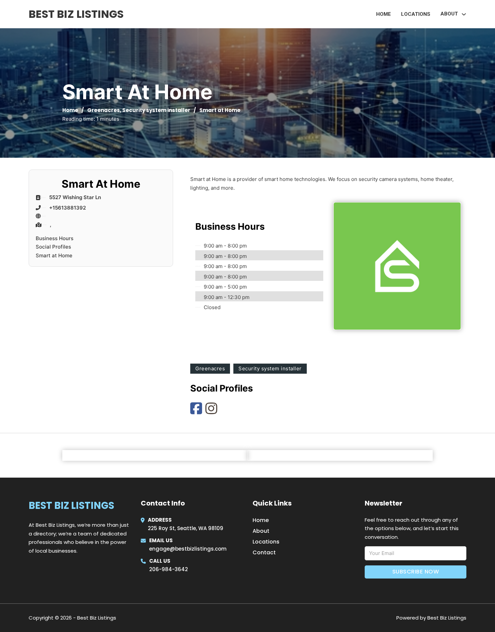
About (261, 531)
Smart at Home (54, 255)
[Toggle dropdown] (463, 14)
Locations (415, 14)
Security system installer (156, 110)
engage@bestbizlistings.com (188, 548)
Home (383, 14)
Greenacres (103, 110)
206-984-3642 (168, 569)
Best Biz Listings (76, 14)
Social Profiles (53, 247)
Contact (264, 552)
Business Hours (54, 238)
